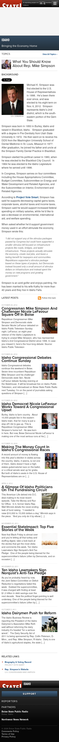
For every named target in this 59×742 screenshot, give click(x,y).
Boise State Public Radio (15, 711)
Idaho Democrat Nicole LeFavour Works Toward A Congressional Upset (29, 407)
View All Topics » (49, 54)
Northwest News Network (15, 719)
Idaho (5, 40)
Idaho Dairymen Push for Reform (29, 613)
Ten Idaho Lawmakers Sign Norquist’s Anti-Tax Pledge (24, 571)
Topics (6, 54)
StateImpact (11, 3)
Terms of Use (8, 733)
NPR (42, 3)
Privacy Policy (9, 736)
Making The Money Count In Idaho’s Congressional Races (26, 448)
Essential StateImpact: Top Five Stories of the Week (28, 528)
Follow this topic (49, 298)
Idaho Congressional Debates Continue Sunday (26, 359)
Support (29, 693)
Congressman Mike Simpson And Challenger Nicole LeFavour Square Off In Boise (29, 311)
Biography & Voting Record (18, 661)
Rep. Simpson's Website (16, 669)
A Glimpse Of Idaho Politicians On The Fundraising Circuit (27, 488)
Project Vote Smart (27, 197)
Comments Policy (10, 731)
